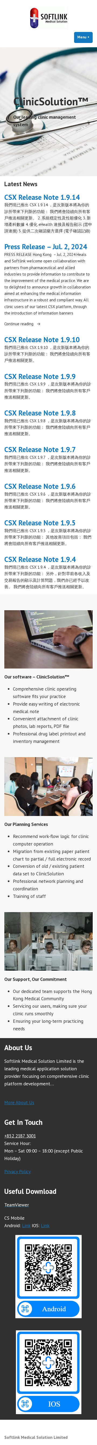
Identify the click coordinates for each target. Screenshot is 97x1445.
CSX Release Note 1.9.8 (40, 412)
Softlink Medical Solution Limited (36, 1437)
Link (26, 1225)
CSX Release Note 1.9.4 (40, 559)
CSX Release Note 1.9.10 (42, 339)
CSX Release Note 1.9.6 (40, 486)
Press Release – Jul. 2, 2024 (45, 246)
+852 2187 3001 (20, 1136)
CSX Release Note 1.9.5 (40, 522)
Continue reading (26, 324)
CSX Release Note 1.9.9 (40, 376)
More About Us (19, 1102)
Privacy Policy (17, 1171)
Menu (85, 37)
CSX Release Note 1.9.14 (42, 197)
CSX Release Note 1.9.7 (40, 449)
